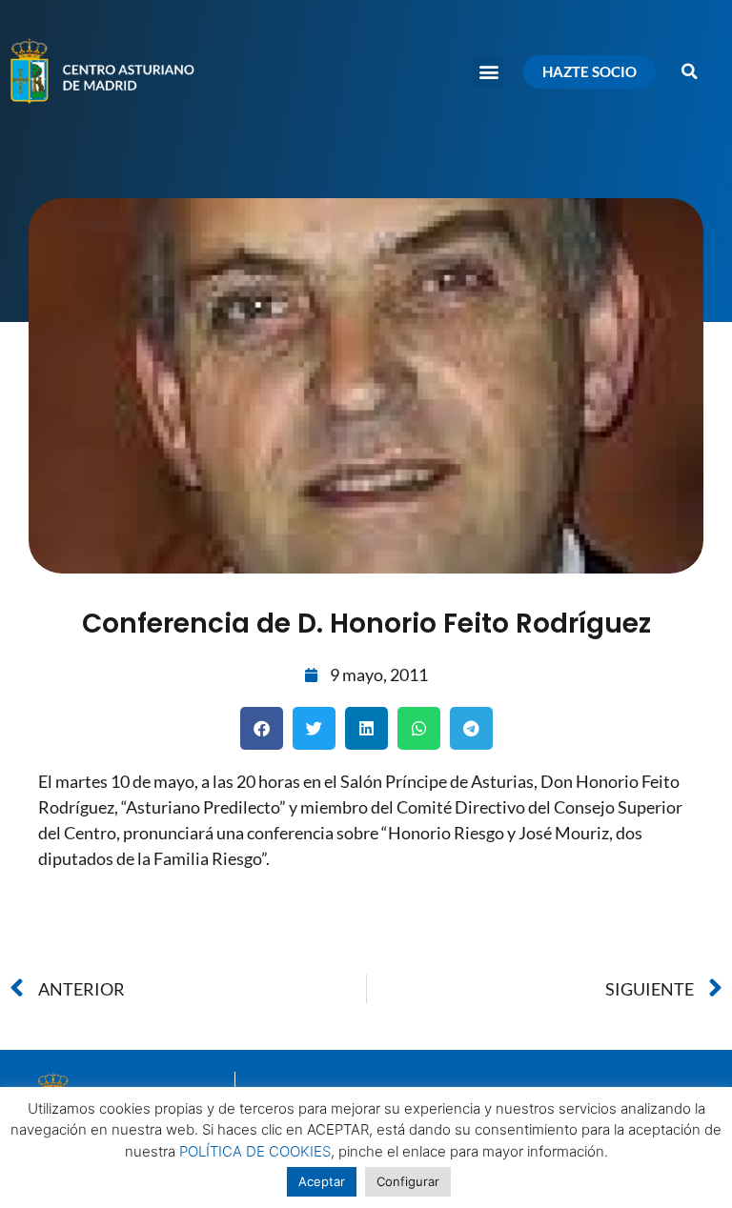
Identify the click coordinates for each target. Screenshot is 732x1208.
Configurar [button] (407, 1181)
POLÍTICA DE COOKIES (255, 1151)
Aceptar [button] (321, 1181)
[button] (488, 72)
